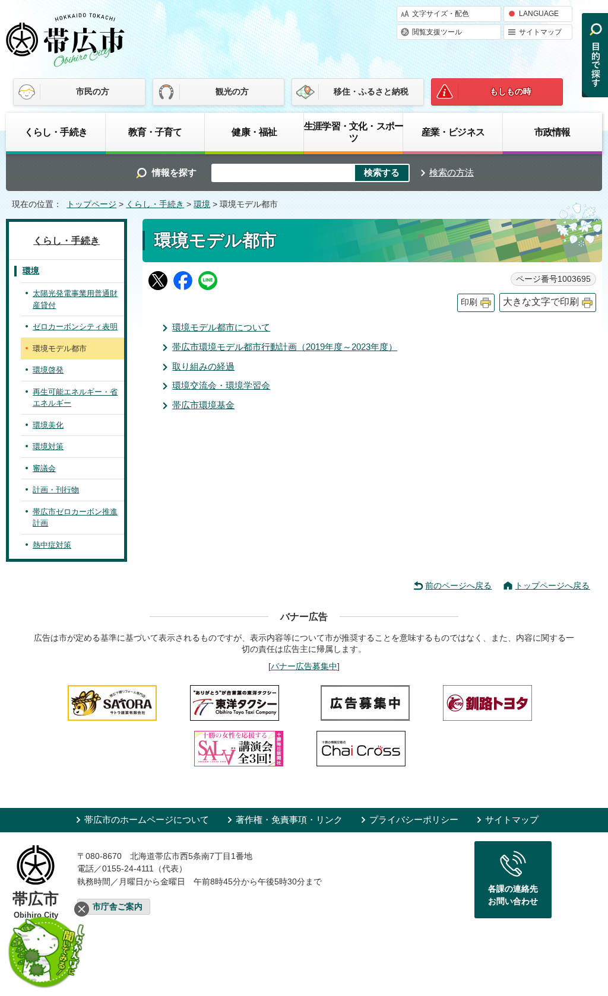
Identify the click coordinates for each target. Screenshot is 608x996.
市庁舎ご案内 (117, 906)
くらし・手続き (55, 131)
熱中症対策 (52, 544)
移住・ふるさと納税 (371, 91)
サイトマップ (540, 32)
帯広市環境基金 (203, 405)
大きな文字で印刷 (541, 302)
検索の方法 (451, 172)
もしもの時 (510, 91)
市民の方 (92, 91)
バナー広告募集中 (304, 666)
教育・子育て (155, 131)
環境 (202, 204)
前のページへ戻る (458, 585)
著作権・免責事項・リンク (289, 819)
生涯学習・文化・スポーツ (353, 131)
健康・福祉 (254, 131)
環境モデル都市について (221, 327)
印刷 (469, 302)
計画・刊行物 (56, 489)
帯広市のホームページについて (146, 819)
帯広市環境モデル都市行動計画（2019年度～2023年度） (284, 347)
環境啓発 (48, 369)
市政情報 (552, 131)
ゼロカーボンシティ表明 (75, 326)
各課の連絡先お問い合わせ (513, 895)
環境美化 (48, 425)
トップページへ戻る (552, 585)
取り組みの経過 (203, 366)
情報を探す (174, 172)
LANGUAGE (539, 13)
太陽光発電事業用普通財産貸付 (75, 299)
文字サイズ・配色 (440, 13)
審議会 (44, 468)
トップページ (91, 204)
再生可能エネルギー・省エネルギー (75, 397)
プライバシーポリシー (413, 819)
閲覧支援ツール (437, 32)
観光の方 (232, 91)
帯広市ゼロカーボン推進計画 (75, 517)
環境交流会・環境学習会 (221, 385)
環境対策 (48, 446)
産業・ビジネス (453, 131)
